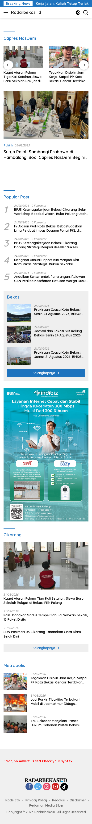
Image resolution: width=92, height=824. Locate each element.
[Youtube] (55, 787)
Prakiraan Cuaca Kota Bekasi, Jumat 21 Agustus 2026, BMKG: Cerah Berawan (58, 354)
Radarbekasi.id (26, 12)
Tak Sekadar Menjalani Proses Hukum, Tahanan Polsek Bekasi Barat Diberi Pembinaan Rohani (55, 723)
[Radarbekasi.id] (46, 780)
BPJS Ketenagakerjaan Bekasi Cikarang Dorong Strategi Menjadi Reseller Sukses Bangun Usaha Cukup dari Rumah (46, 245)
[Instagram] (46, 787)
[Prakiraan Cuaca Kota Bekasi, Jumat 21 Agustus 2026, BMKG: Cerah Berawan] (19, 356)
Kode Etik (12, 800)
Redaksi (58, 800)
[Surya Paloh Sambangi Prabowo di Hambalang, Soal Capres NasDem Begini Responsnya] (46, 115)
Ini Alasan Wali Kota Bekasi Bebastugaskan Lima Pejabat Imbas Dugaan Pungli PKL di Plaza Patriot (48, 228)
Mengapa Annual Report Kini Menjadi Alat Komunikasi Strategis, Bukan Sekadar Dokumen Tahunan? (46, 262)
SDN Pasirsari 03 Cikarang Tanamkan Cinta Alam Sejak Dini (42, 634)
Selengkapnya (44, 373)
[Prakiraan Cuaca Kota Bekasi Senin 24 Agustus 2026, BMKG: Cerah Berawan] (19, 313)
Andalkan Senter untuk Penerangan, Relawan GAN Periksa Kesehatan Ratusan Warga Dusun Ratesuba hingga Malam (51, 279)
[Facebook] (29, 787)
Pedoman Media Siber (46, 805)
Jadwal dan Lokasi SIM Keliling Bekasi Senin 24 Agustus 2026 (58, 333)
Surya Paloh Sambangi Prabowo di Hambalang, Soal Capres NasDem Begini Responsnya (44, 157)
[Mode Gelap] (78, 12)
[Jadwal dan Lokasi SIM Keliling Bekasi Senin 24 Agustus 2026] (19, 334)
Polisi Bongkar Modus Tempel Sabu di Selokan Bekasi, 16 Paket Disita (46, 617)
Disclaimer (78, 800)
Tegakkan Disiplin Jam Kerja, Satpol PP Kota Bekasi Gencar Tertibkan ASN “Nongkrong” (68, 76)
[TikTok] (64, 787)
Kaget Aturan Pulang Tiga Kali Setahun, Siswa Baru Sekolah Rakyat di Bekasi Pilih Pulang (23, 76)
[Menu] (7, 12)
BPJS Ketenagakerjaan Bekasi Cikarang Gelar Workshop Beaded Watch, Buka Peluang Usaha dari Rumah (51, 211)
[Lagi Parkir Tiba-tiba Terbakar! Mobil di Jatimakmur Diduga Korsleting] (15, 703)
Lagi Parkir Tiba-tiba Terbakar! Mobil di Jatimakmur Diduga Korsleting (55, 701)
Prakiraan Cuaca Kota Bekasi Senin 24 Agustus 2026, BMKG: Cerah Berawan (57, 311)
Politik (8, 145)
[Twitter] (38, 787)
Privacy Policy (36, 800)
